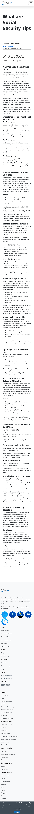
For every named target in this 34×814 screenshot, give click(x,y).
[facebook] (2, 685)
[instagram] (9, 685)
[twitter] (4, 685)
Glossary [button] (11, 46)
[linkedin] (7, 685)
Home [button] (4, 46)
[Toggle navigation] (30, 3)
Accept (17, 812)
